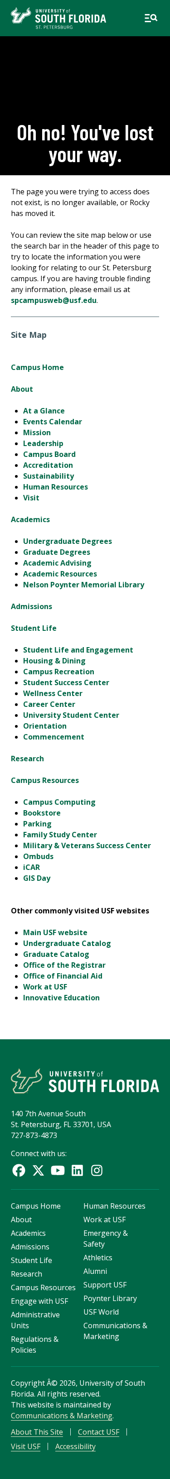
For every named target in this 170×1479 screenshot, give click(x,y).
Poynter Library (110, 1298)
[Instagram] (97, 1170)
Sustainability (48, 476)
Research (27, 759)
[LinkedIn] (77, 1170)
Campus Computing (59, 802)
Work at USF (45, 987)
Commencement (53, 737)
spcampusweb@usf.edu (54, 300)
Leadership (43, 443)
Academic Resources (60, 574)
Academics (30, 519)
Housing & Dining (54, 661)
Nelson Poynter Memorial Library (83, 585)
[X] (38, 1170)
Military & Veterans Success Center (87, 845)
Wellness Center (53, 693)
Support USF (104, 1285)
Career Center (49, 704)
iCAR (31, 867)
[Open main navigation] (151, 18)
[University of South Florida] (85, 1080)
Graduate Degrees (56, 552)
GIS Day (36, 878)
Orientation (45, 726)
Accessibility (75, 1446)
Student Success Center (66, 682)
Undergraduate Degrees (67, 541)
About (22, 389)
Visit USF (25, 1446)
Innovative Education (61, 998)
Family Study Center (60, 835)
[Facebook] (19, 1170)
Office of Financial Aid (62, 976)
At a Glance (44, 411)
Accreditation (48, 465)
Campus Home (37, 367)
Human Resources (55, 487)
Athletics (97, 1258)
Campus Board (49, 454)
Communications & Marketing (61, 1416)
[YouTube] (58, 1170)
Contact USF (98, 1432)
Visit (31, 498)
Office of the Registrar (64, 965)
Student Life (34, 628)
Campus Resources (45, 780)
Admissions (31, 606)
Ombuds (38, 856)
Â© (52, 1383)
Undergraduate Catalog (67, 943)
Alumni (95, 1271)
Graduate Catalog (56, 954)
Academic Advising (57, 563)
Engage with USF (39, 1301)
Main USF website (55, 932)
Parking (37, 824)
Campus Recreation (58, 672)
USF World (101, 1312)
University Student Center (71, 715)
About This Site (37, 1432)
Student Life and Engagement (78, 650)
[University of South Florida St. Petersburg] (58, 18)
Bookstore (42, 813)
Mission (37, 432)
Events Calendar (52, 422)
